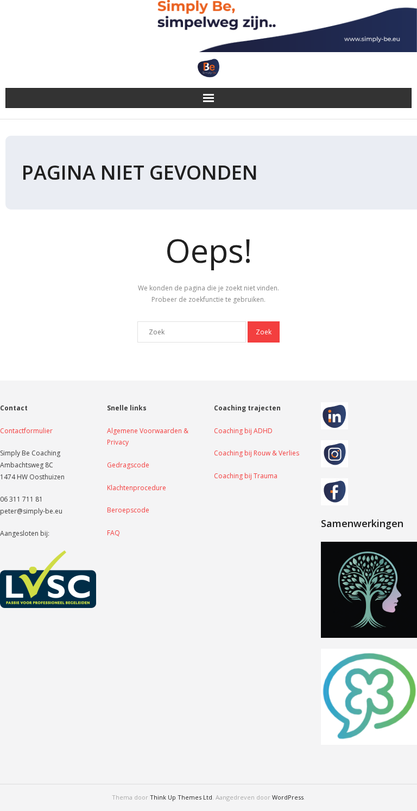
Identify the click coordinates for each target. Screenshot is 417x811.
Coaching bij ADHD (243, 430)
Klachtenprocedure (136, 487)
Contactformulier (26, 430)
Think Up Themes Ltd (181, 797)
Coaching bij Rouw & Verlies (256, 453)
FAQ (113, 532)
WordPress (288, 797)
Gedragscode (128, 465)
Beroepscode (128, 510)
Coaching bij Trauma (245, 475)
